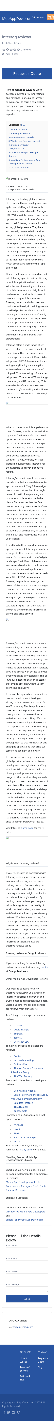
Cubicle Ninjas (21, 1029)
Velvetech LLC (21, 1041)
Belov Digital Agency (25, 1090)
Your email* (11, 1258)
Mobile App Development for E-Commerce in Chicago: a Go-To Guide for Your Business (26, 1186)
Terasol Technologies (25, 1137)
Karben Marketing (24, 1060)
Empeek (18, 1033)
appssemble (20, 1111)
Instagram (13, 1412)
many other (26, 1149)
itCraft (17, 1141)
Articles (40, 17)
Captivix (18, 1025)
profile (44, 967)
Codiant (18, 1056)
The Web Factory (23, 1076)
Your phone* (12, 1271)
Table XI (18, 1037)
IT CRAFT (18, 1125)
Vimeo (18, 1412)
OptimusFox (20, 1064)
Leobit (17, 1129)
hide (23, 125)
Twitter (8, 1412)
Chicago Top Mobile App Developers (25, 1211)
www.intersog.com (23, 1327)
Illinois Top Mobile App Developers (24, 1219)
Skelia (17, 1133)
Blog (40, 1367)
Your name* (11, 1245)
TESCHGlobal (21, 1106)
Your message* (13, 1284)
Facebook (4, 1412)
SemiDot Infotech (23, 1102)
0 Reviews (26, 49)
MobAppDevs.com (17, 18)
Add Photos (11, 54)
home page (27, 828)
